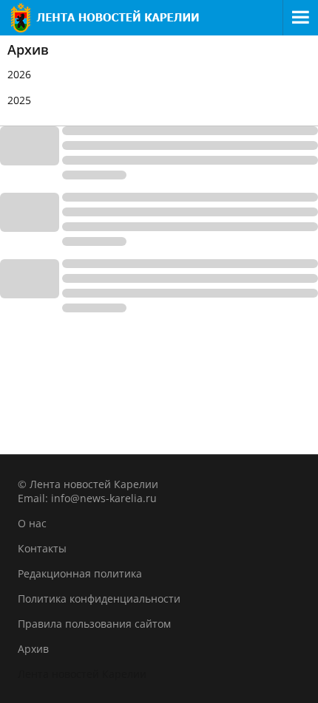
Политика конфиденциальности (99, 598)
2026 (19, 74)
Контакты (42, 548)
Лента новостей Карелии (82, 674)
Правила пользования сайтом (94, 624)
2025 (19, 100)
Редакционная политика (80, 573)
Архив (33, 649)
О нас (32, 523)
